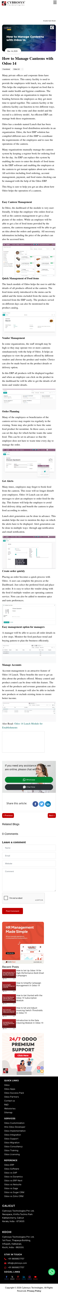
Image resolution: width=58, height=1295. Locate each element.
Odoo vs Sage (11, 1188)
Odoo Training (11, 1150)
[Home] (13, 5)
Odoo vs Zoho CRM (13, 1196)
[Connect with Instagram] (29, 1276)
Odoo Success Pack (14, 1093)
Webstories (9, 1108)
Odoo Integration (12, 1134)
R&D (6, 1104)
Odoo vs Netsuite (12, 1184)
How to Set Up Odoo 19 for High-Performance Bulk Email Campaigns (30, 973)
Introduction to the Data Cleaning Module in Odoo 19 (29, 1021)
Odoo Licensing (12, 1154)
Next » (52, 815)
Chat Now (30, 787)
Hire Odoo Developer (14, 1127)
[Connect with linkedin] (24, 1276)
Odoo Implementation (15, 1130)
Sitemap (8, 1112)
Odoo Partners (11, 1096)
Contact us (9, 1100)
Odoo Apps (9, 1089)
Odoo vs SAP (10, 1172)
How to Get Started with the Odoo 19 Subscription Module (29, 998)
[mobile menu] (55, 2)
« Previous (8, 815)
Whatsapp (30, 780)
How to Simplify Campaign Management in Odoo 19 (28, 984)
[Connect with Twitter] (12, 1276)
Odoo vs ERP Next (13, 1180)
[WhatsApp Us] (51, 1272)
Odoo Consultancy (13, 1146)
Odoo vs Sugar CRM (14, 1192)
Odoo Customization (14, 1123)
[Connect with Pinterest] (18, 1276)
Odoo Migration (12, 1142)
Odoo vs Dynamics (13, 1176)
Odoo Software (11, 1168)
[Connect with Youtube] (35, 1276)
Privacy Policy (34, 1291)
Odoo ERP (9, 1164)
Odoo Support (11, 1138)
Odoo (7, 1085)
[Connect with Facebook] (6, 1276)
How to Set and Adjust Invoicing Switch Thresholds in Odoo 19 (29, 1010)
